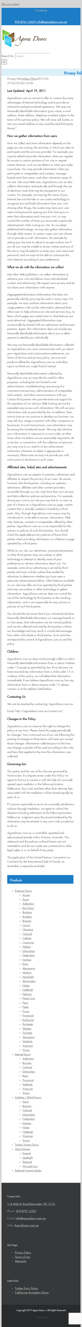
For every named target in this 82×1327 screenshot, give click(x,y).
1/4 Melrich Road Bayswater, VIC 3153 (31, 1203)
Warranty (20, 1260)
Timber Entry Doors (26, 1288)
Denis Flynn (30, 78)
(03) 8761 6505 (25, 21)
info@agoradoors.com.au (52, 21)
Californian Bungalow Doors (32, 1292)
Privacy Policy (23, 1252)
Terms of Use (22, 1256)
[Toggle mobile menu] (3, 51)
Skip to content (10, 3)
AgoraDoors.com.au (26, 1225)
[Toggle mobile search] (6, 51)
